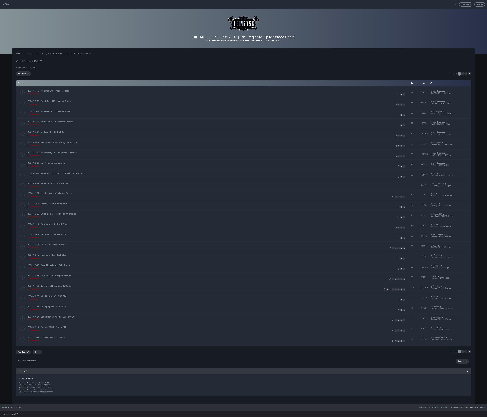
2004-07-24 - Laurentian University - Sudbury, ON (51, 317)
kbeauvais (437, 317)
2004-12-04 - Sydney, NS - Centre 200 (46, 132)
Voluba (436, 204)
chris (435, 174)
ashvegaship (438, 112)
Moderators (30, 68)
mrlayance (34, 94)
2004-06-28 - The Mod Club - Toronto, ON (48, 183)
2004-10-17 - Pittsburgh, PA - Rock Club (47, 255)
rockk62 (436, 327)
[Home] (243, 23)
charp (435, 276)
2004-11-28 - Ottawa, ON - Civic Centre (46, 337)
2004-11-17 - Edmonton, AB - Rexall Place (48, 224)
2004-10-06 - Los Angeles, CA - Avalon (46, 163)
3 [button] (465, 74)
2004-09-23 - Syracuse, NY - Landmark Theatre (50, 121)
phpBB (14, 414)
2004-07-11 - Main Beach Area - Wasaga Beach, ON (52, 142)
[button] (469, 73)
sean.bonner (438, 91)
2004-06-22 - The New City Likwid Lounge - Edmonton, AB (55, 173)
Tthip (32, 176)
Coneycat (437, 265)
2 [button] (462, 74)
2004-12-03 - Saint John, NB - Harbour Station (50, 101)
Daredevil (436, 286)
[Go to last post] (444, 91)
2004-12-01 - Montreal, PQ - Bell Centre (47, 234)
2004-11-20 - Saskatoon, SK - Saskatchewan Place (52, 152)
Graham (436, 307)
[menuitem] (6, 4)
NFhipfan (436, 255)
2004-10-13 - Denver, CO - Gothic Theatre (47, 203)
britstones (437, 143)
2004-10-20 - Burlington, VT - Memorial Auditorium (52, 214)
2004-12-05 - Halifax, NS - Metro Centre (47, 244)
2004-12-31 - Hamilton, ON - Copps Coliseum (49, 275)
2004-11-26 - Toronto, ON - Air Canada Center (50, 286)
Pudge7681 (437, 214)
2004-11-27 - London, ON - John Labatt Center (50, 193)
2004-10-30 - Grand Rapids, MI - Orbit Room (49, 265)
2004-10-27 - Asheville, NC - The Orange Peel (49, 111)
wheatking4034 (439, 235)
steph (435, 245)
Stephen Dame (439, 338)
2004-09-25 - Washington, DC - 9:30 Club (47, 296)
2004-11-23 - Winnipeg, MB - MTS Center (47, 306)
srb (434, 193)
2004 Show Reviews (30, 61)
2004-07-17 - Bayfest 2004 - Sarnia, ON (47, 327)
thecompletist (438, 184)
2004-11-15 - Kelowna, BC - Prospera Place (48, 91)
